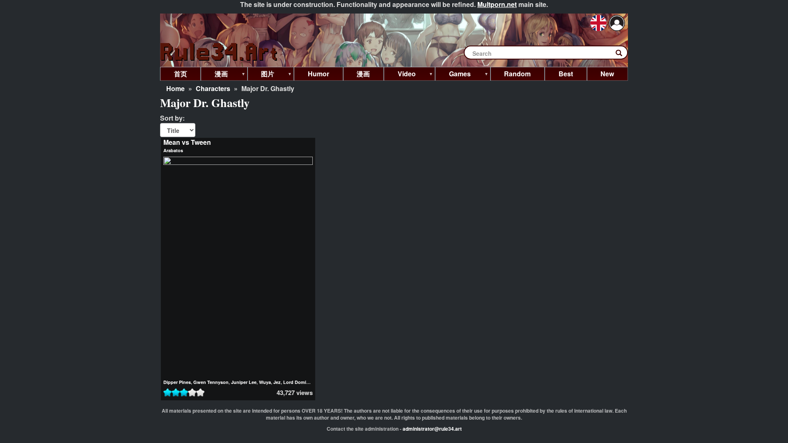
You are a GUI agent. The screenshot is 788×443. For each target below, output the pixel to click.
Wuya (265, 382)
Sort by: (172, 118)
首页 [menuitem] (180, 73)
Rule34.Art (219, 52)
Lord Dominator (300, 382)
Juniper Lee (244, 382)
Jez (277, 382)
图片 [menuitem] (261, 75)
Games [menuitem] (453, 75)
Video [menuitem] (400, 75)
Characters (213, 88)
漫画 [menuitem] (214, 75)
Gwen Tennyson (211, 382)
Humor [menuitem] (318, 73)
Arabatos (173, 150)
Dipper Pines (177, 382)
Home (175, 88)
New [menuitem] (607, 73)
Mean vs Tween (187, 142)
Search (623, 54)
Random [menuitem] (517, 73)
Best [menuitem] (566, 73)
